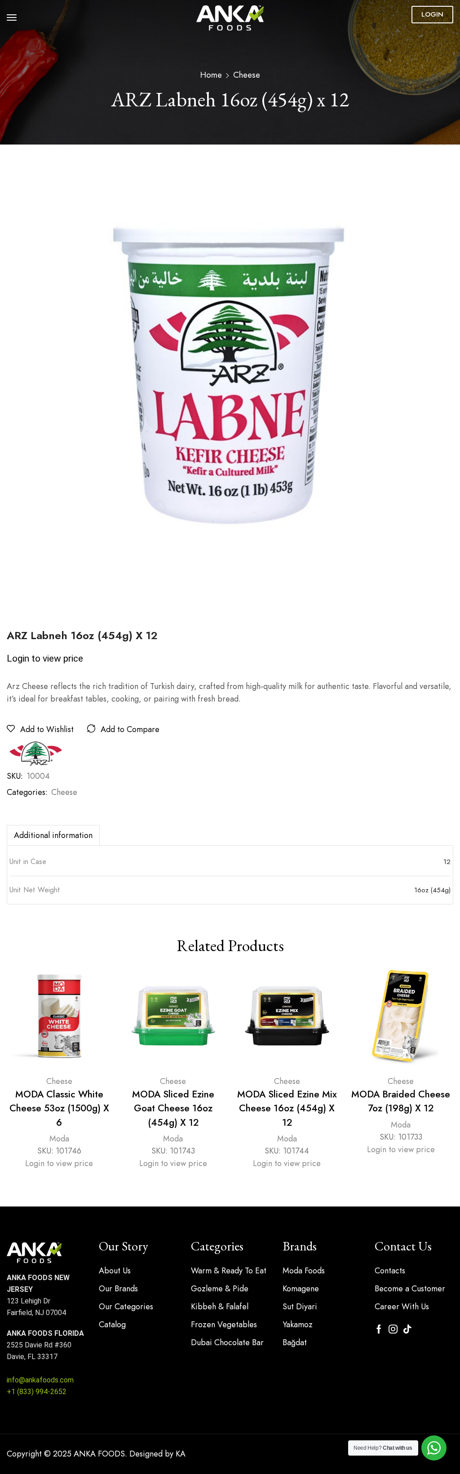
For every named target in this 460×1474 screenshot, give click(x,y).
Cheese (246, 75)
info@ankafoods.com (40, 1380)
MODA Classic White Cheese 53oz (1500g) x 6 (59, 1108)
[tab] (53, 835)
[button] (12, 17)
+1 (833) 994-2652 (36, 1391)
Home (211, 75)
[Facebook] (379, 1329)
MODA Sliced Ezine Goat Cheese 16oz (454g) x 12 (173, 1108)
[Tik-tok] (407, 1329)
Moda (59, 1139)
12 (447, 862)
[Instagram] (393, 1329)
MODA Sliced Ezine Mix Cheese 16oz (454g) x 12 (287, 1108)
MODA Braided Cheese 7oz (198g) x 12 (400, 1101)
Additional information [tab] (53, 835)
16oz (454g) (432, 890)
